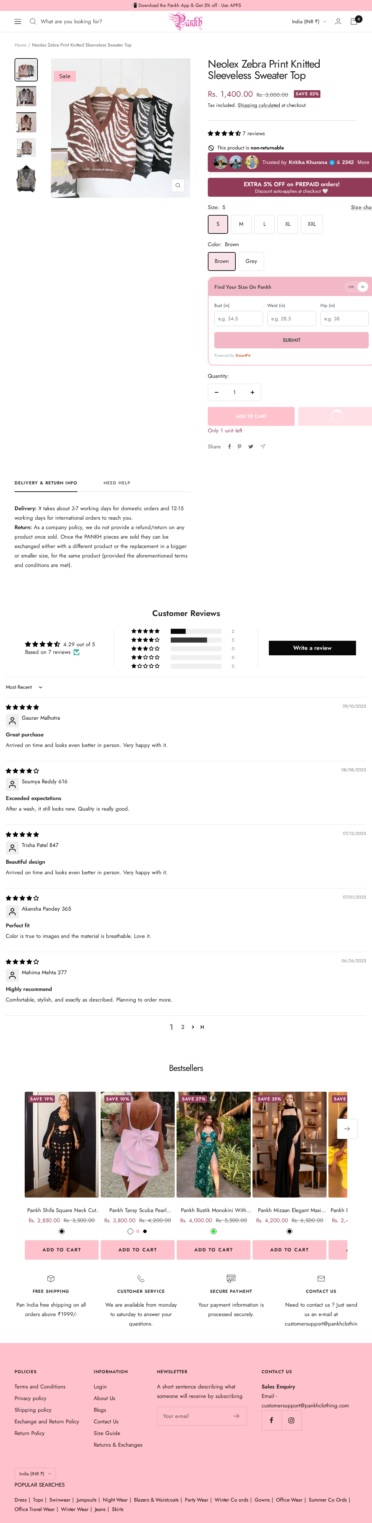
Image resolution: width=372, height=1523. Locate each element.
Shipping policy (33, 1410)
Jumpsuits (87, 1499)
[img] (22, 707)
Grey (251, 261)
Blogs (100, 1410)
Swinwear (59, 1499)
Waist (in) (272, 305)
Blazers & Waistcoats (156, 1499)
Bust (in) (222, 305)
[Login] (338, 21)
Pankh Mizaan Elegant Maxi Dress (289, 1210)
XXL (312, 224)
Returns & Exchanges (118, 1445)
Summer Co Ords (328, 1499)
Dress (21, 1499)
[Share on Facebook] (229, 446)
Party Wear (197, 1499)
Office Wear (289, 1499)
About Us (104, 1398)
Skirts (118, 1509)
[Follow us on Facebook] (272, 1420)
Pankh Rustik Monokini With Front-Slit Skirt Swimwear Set (214, 1210)
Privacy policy (30, 1398)
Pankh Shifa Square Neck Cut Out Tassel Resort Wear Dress (61, 1210)
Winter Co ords (231, 1499)
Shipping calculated (259, 105)
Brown (222, 261)
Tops (38, 1499)
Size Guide (107, 1433)
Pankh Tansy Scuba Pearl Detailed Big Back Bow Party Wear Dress (137, 1210)
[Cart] (353, 21)
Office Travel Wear (35, 1509)
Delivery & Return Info (46, 483)
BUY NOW (337, 419)
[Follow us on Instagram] (292, 1420)
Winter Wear (75, 1509)
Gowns (262, 1499)
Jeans (100, 1509)
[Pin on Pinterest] (239, 446)
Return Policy (30, 1433)
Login (100, 1387)
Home (21, 44)
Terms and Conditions (40, 1387)
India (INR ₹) (305, 21)
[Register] (237, 1416)
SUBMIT (285, 340)
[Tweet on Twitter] (251, 446)
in (350, 286)
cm (338, 286)
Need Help (117, 483)
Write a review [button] (312, 648)
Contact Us (106, 1422)
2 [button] (183, 1027)
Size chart (351, 207)
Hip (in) (319, 305)
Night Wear (115, 1499)
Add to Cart (62, 1249)
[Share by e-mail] (262, 446)
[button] (225, 133)
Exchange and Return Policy (47, 1422)
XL (288, 224)
